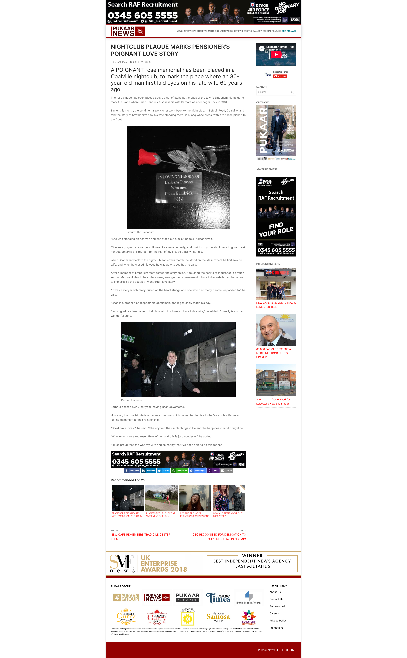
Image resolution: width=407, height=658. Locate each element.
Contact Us (276, 599)
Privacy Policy (277, 620)
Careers (274, 613)
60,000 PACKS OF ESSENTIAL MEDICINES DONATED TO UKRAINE (274, 353)
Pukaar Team (120, 62)
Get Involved (277, 606)
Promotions (276, 627)
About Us (275, 592)
